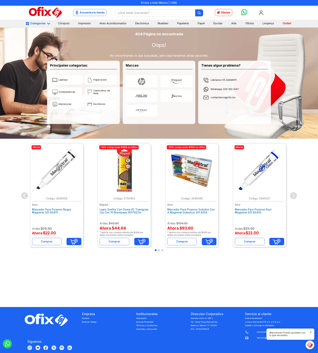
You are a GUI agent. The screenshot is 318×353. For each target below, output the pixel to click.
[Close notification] (311, 332)
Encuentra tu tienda (92, 12)
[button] (156, 250)
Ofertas (225, 12)
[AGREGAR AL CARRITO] (74, 241)
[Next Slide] (293, 195)
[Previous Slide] (24, 195)
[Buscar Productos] (199, 13)
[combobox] (159, 12)
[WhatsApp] (7, 343)
